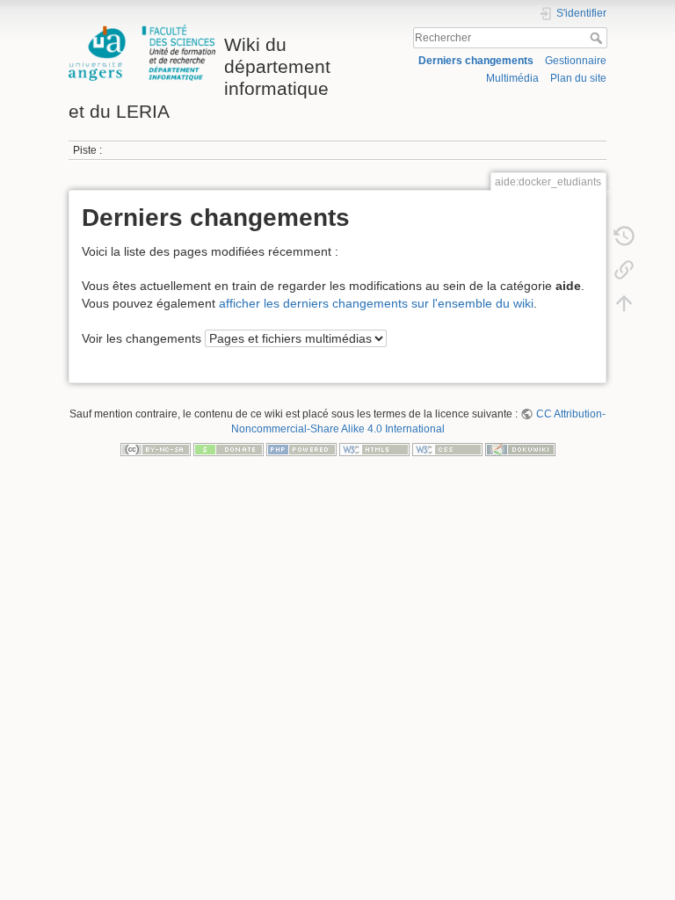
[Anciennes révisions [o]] (624, 235)
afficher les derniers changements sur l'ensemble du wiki (376, 303)
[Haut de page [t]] (624, 302)
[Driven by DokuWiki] (520, 449)
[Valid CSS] (447, 449)
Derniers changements (475, 60)
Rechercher (598, 38)
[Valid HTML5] (374, 449)
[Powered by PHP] (301, 449)
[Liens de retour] (624, 269)
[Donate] (228, 449)
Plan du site (578, 78)
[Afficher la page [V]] (624, 202)
